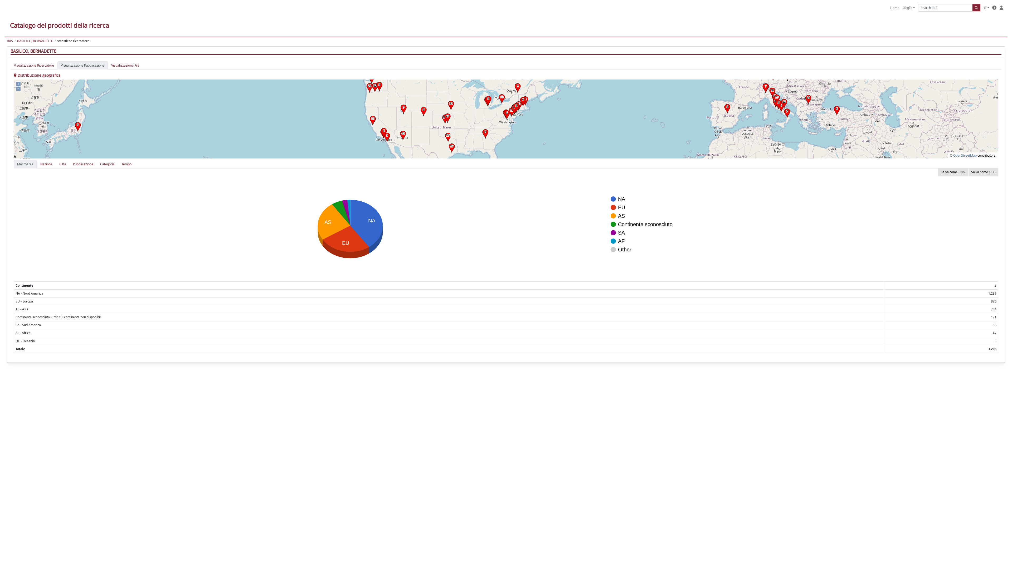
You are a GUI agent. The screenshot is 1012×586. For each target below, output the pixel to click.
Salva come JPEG (983, 172)
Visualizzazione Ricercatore (34, 65)
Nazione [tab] (46, 164)
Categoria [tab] (107, 164)
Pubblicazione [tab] (83, 164)
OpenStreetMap (965, 155)
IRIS (10, 41)
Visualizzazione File (125, 65)
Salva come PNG (953, 172)
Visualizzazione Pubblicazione (82, 65)
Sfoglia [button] (907, 8)
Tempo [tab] (126, 164)
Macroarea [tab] (25, 164)
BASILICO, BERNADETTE (35, 41)
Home (894, 8)
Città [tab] (62, 164)
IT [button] (985, 8)
